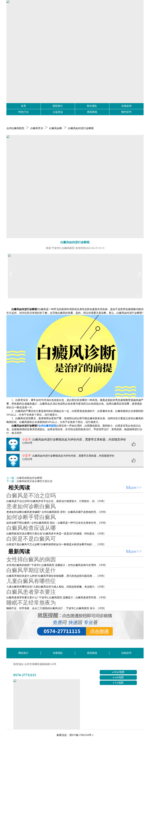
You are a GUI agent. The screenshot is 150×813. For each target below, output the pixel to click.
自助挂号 (126, 653)
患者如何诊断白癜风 (31, 506)
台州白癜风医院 (15, 128)
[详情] (101, 501)
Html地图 (119, 672)
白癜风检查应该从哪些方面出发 (34, 481)
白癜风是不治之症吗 (31, 495)
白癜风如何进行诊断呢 (81, 128)
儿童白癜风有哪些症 (31, 581)
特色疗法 (23, 112)
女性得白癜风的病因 (31, 559)
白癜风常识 (36, 128)
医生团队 (92, 106)
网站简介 (23, 653)
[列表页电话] (75, 625)
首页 (23, 106)
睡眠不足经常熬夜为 (31, 603)
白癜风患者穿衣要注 (31, 592)
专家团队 (58, 653)
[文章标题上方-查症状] (75, 186)
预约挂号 (126, 112)
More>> (134, 487)
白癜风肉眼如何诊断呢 (29, 478)
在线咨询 (126, 106)
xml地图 (119, 677)
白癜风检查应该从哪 (31, 528)
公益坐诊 (58, 112)
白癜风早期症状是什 (31, 570)
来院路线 (92, 112)
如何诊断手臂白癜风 (31, 517)
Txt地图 (119, 682)
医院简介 (58, 106)
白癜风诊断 (55, 128)
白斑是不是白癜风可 (31, 539)
